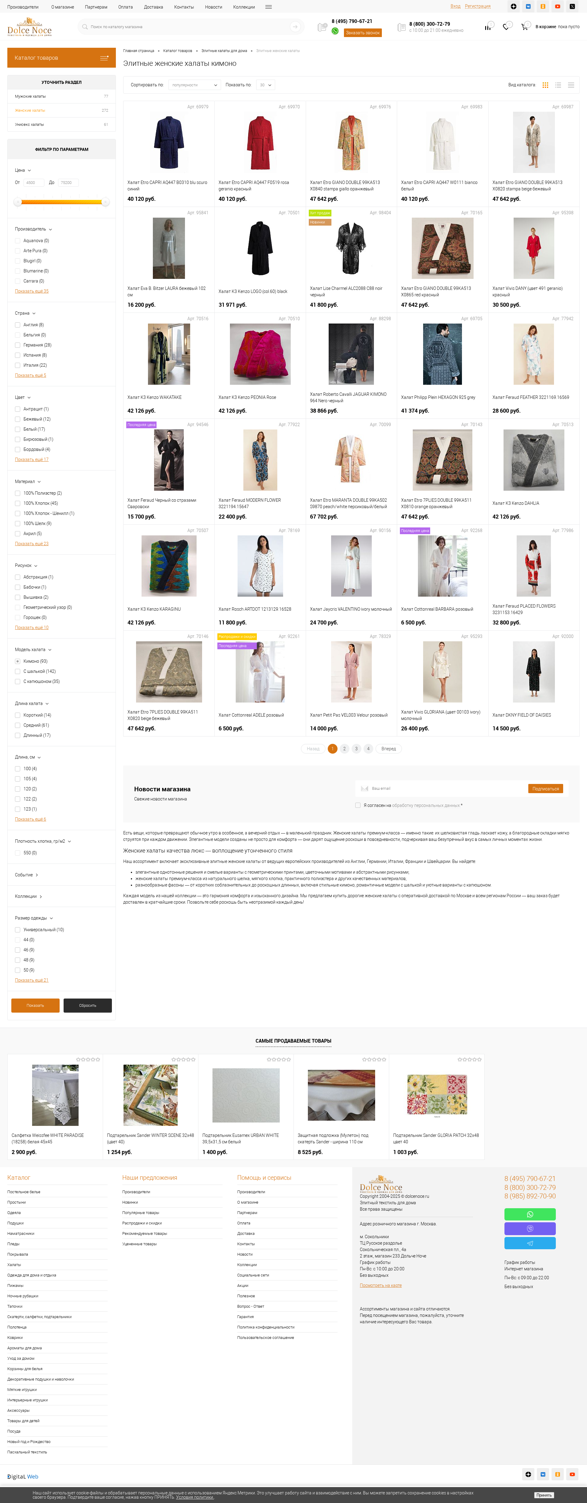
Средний (36, 725)
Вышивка (36, 597)
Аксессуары (18, 1410)
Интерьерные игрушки (27, 1400)
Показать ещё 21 (32, 980)
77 (106, 96)
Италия (35, 365)
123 (30, 809)
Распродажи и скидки (142, 1223)
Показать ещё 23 (32, 543)
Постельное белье (23, 1192)
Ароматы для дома (24, 1348)
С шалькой (40, 671)
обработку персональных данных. (426, 805)
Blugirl (33, 260)
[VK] (528, 6)
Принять (544, 1495)
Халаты (14, 1264)
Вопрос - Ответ (250, 1306)
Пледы (13, 1244)
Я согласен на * (413, 805)
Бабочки (35, 587)
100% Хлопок (41, 503)
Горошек (35, 617)
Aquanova (36, 240)
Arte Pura (36, 250)
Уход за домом (21, 1358)
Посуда (13, 1431)
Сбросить (87, 1005)
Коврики (15, 1337)
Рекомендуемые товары (144, 1233)
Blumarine (36, 270)
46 (29, 949)
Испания (35, 355)
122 (30, 798)
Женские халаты (30, 110)
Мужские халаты (30, 96)
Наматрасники (20, 1233)
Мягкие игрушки (22, 1389)
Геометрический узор (48, 607)
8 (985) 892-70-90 (530, 1196)
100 (30, 768)
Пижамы (15, 1285)
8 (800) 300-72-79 (429, 24)
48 (29, 960)
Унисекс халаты (29, 124)
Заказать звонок (363, 32)
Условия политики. (195, 1497)
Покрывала (17, 1254)
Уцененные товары (139, 1244)
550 (30, 852)
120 (30, 788)
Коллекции (244, 7)
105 (30, 778)
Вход (455, 6)
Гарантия (245, 1316)
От (17, 182)
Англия (34, 324)
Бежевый (37, 419)
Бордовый (37, 449)
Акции (242, 1285)
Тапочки (14, 1306)
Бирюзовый (39, 439)
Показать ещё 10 (32, 627)
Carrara (34, 281)
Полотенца (17, 1327)
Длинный (37, 735)
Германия (38, 345)
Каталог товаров (36, 57)
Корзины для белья (24, 1368)
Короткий (37, 715)
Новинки (130, 1202)
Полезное (246, 1296)
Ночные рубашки (22, 1296)
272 (105, 110)
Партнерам (96, 7)
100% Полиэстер (43, 493)
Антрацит (36, 409)
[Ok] (543, 6)
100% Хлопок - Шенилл (49, 513)
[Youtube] (558, 6)
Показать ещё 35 (32, 291)
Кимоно (36, 661)
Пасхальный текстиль (27, 1452)
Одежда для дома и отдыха (31, 1275)
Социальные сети (253, 1275)
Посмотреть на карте (381, 1285)
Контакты (184, 7)
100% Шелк (38, 523)
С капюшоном (42, 681)
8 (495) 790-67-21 (352, 21)
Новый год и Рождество (28, 1441)
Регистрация (478, 6)
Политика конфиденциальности (265, 1327)
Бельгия (35, 334)
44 (29, 939)
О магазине (62, 7)
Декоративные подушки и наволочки (40, 1379)
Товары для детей (23, 1421)
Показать (35, 1005)
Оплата (125, 7)
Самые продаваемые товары (293, 1040)
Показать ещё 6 (30, 819)
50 (29, 970)
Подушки (15, 1223)
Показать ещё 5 (30, 375)
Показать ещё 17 (32, 459)
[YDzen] (514, 6)
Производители (23, 7)
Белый (34, 429)
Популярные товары (140, 1212)
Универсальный (44, 929)
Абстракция (39, 577)
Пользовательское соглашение (265, 1337)
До (51, 182)
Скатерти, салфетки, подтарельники (39, 1316)
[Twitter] (572, 6)
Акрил (33, 533)
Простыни (16, 1202)
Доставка (153, 7)
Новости (213, 7)
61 (106, 124)
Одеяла (14, 1212)
